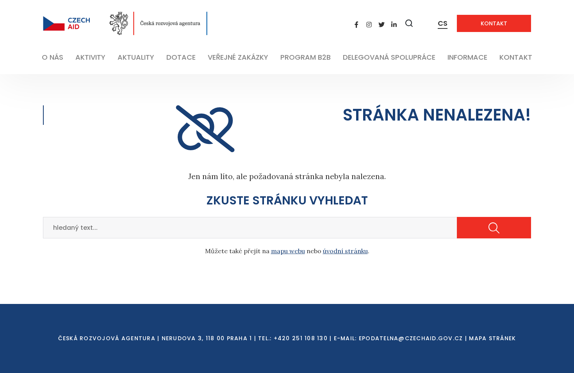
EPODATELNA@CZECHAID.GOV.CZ (411, 338)
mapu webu (288, 251)
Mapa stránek (492, 338)
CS (442, 23)
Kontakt (494, 23)
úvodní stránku (345, 251)
